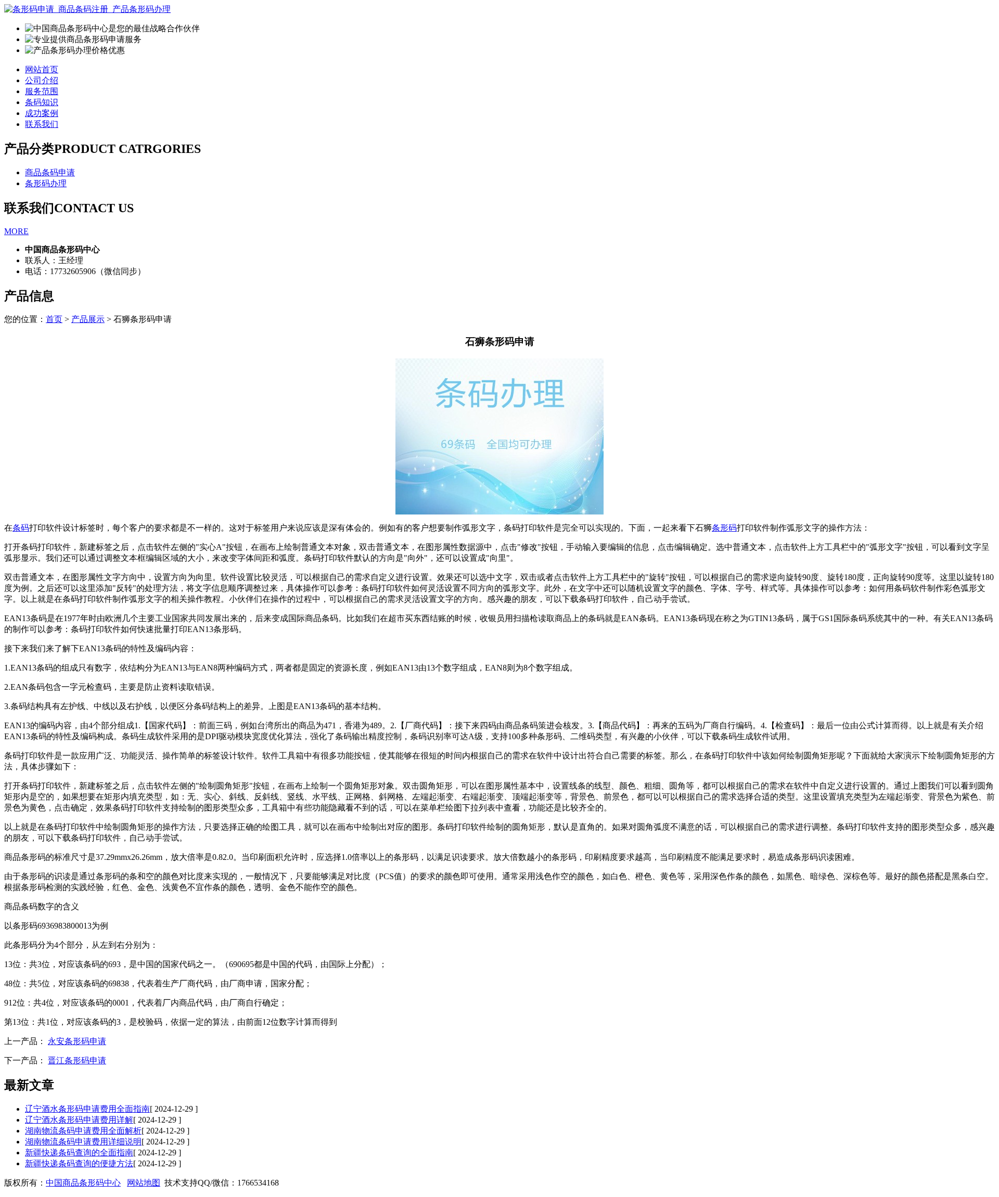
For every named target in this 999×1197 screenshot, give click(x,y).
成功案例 (41, 113)
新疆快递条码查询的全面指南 (79, 1152)
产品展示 (88, 319)
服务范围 (41, 91)
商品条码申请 (50, 172)
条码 (20, 527)
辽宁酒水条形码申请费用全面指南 (87, 1108)
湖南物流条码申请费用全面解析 (83, 1130)
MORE (16, 231)
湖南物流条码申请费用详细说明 (83, 1141)
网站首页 (41, 69)
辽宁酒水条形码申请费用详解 (79, 1119)
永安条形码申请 (77, 1041)
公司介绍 (41, 80)
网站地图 (143, 1182)
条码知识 (41, 102)
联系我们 (41, 124)
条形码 (724, 527)
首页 (54, 319)
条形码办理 (46, 183)
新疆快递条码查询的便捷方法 (79, 1163)
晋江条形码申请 (77, 1060)
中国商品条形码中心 (83, 1182)
